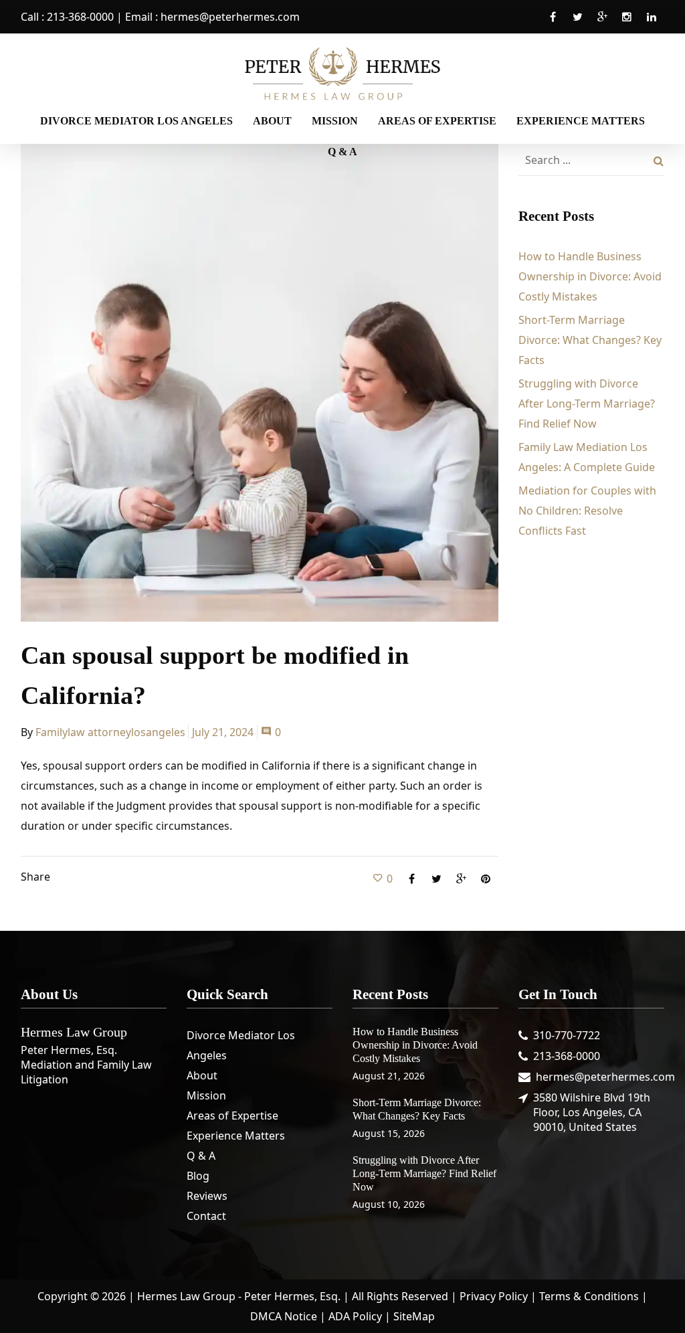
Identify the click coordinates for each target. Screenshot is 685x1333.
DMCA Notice (283, 1316)
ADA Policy (355, 1316)
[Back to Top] (655, 1303)
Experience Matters (236, 1135)
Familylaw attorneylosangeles (110, 732)
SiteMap (414, 1316)
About (202, 1075)
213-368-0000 (80, 16)
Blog (198, 1175)
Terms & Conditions (589, 1296)
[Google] (602, 24)
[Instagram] (627, 24)
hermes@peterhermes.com (230, 16)
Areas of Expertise (232, 1115)
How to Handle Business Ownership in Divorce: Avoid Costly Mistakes (590, 276)
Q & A (201, 1155)
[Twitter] (577, 24)
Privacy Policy (494, 1296)
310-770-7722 (566, 1035)
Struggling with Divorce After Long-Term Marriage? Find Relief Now (586, 403)
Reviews (207, 1195)
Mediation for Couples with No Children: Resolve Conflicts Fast (587, 510)
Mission (206, 1095)
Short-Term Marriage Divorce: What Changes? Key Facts (590, 340)
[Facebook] (553, 24)
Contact (206, 1216)
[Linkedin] (652, 24)
